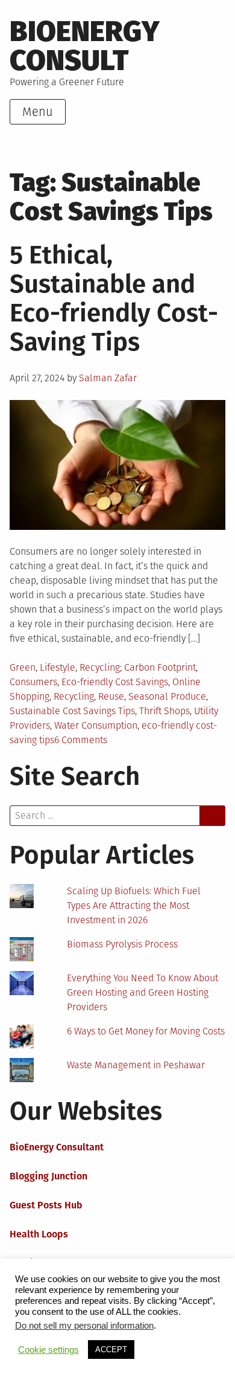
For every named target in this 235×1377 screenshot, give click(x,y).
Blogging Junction (48, 1176)
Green (23, 667)
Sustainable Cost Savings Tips (72, 711)
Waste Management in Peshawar (136, 1065)
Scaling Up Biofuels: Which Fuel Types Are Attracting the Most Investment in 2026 (134, 905)
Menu (37, 112)
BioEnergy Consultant (57, 1147)
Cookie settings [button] (48, 1350)
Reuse (111, 696)
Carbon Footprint (160, 667)
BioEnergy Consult (85, 46)
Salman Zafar (108, 378)
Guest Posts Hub (46, 1205)
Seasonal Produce (167, 696)
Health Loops (39, 1234)
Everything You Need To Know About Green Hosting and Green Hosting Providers (142, 992)
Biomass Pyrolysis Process (122, 944)
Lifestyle (57, 667)
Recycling (100, 667)
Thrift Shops (164, 711)
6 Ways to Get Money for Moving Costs (146, 1031)
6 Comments (80, 740)
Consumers (33, 682)
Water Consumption (95, 725)
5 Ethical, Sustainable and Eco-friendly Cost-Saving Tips (114, 298)
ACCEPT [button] (111, 1349)
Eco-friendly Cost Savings (114, 682)
